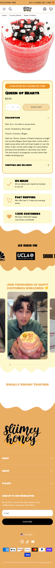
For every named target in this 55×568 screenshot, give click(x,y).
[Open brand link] (15, 256)
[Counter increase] (17, 107)
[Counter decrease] (7, 107)
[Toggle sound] (43, 354)
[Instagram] (22, 541)
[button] (4, 9)
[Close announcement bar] (52, 2)
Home (4, 15)
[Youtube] (32, 541)
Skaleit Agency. (46, 562)
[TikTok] (27, 541)
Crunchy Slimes (15, 15)
